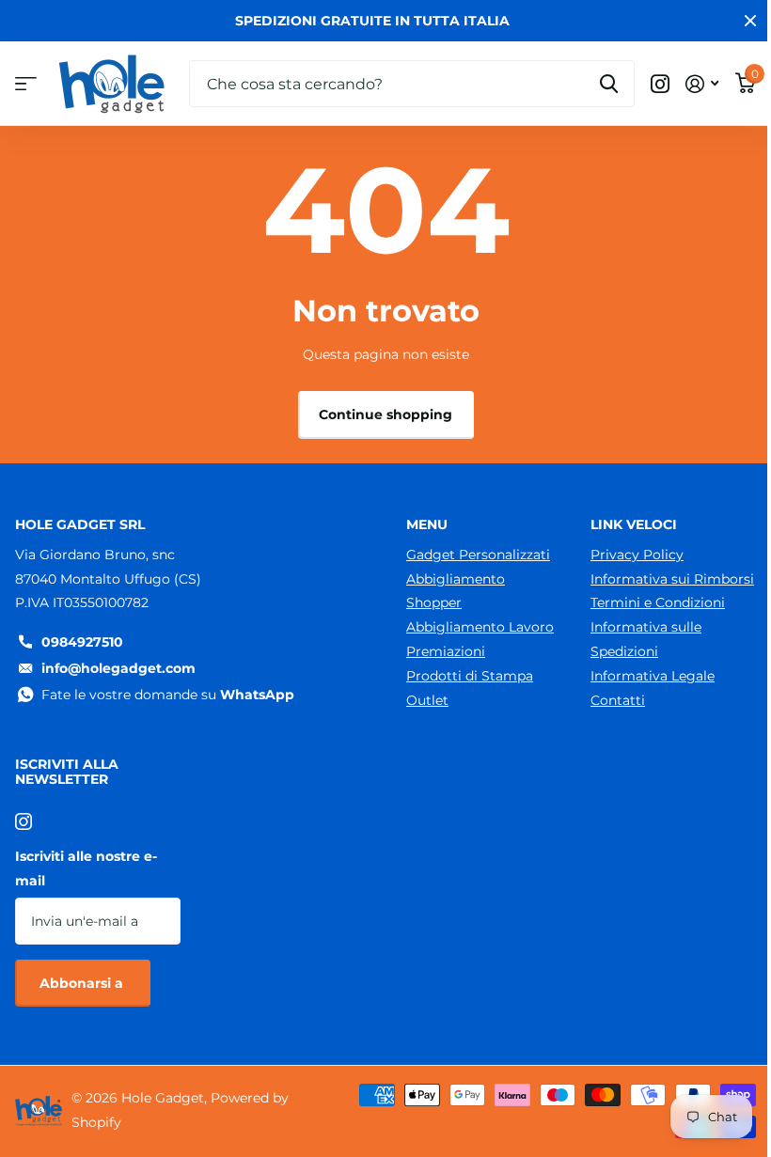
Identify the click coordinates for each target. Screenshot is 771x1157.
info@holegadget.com (118, 668)
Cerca (609, 83)
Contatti (617, 700)
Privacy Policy (637, 554)
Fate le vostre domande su (167, 694)
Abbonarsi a (83, 983)
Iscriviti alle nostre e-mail (86, 868)
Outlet (427, 700)
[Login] (701, 84)
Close (750, 20)
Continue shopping (385, 414)
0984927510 (82, 641)
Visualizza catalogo (26, 84)
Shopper (434, 602)
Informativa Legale (652, 675)
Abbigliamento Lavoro (480, 626)
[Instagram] (23, 821)
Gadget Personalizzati (478, 554)
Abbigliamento (455, 579)
